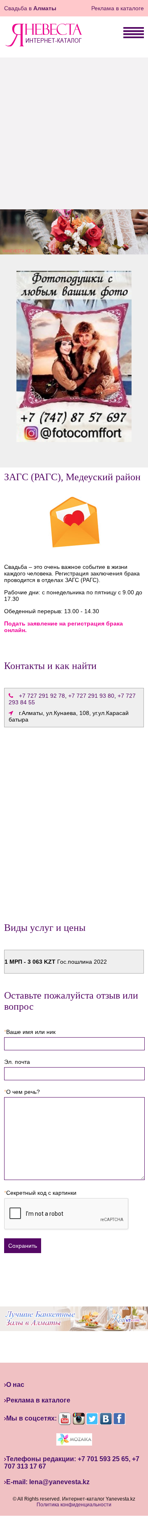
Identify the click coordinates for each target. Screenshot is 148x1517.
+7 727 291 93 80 (91, 695)
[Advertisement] (74, 131)
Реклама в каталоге (117, 8)
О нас (15, 1384)
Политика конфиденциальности (74, 1505)
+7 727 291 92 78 (42, 695)
